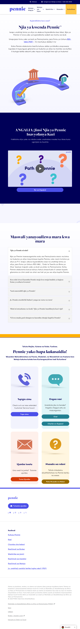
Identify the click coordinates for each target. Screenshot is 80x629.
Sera (9, 608)
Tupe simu (24, 414)
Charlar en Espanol (55, 423)
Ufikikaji (10, 612)
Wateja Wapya (30, 9)
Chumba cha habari (16, 544)
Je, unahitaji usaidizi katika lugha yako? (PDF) (27, 568)
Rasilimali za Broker (16, 549)
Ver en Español (40, 190)
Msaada (60, 9)
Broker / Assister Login (15, 616)
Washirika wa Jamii (16, 554)
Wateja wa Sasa (39, 9)
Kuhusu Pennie (14, 534)
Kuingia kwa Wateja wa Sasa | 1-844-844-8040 (58, 2)
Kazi (10, 539)
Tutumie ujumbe (19, 506)
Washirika (49, 9)
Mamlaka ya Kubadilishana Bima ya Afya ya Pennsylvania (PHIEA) (30, 604)
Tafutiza (34, 2)
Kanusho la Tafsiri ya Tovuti (17, 620)
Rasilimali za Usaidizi (17, 558)
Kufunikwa (71, 9)
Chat (55, 416)
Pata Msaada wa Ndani (55, 481)
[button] (68, 627)
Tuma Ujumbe (24, 479)
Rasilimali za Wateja (16, 563)
